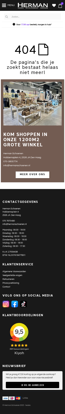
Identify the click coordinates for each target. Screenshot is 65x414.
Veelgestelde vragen (12, 275)
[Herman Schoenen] (31, 5)
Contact (6, 287)
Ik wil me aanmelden (32, 385)
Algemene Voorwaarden (14, 271)
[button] (54, 5)
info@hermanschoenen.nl (14, 224)
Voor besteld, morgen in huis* (34, 25)
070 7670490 (8, 221)
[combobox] (32, 16)
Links (25, 398)
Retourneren (8, 279)
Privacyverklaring (10, 283)
